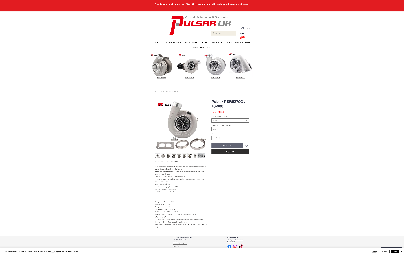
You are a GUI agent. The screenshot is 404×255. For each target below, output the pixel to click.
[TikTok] (240, 246)
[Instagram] (235, 246)
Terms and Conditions (180, 244)
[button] (242, 37)
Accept (395, 252)
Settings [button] (374, 252)
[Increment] (219, 138)
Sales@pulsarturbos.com (235, 240)
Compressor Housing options (221, 125)
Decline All (384, 252)
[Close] (401, 251)
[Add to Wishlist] (246, 145)
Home (157, 92)
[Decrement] (213, 138)
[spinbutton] (216, 138)
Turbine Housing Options (220, 116)
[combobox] (230, 120)
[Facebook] (229, 246)
